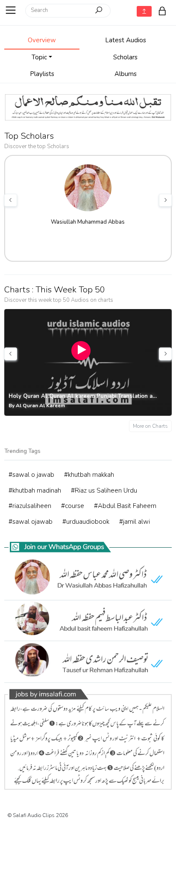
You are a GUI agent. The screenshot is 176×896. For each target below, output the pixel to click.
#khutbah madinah (35, 490)
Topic (39, 57)
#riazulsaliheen (30, 506)
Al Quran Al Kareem (40, 405)
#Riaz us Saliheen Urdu (104, 490)
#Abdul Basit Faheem (125, 506)
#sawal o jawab (31, 474)
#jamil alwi (134, 521)
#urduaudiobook (85, 521)
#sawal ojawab (31, 521)
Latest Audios (125, 40)
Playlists (42, 74)
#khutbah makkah (89, 474)
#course (72, 506)
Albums (125, 74)
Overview (42, 40)
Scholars (125, 57)
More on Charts (150, 426)
